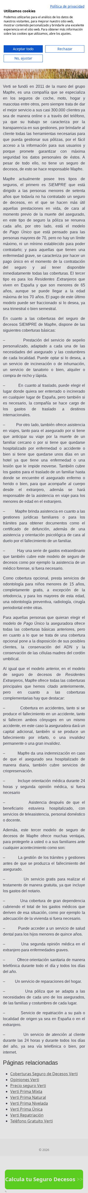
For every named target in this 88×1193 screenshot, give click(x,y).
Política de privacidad (67, 6)
